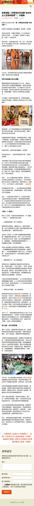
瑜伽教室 (28, 184)
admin (22, 18)
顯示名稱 (5, 474)
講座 (19, 296)
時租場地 (19, 298)
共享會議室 (28, 378)
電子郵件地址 (6, 478)
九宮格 (5, 306)
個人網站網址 (6, 481)
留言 (3, 462)
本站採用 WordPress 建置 (17, 502)
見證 (4, 285)
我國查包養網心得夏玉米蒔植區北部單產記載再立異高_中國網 (17, 440)
